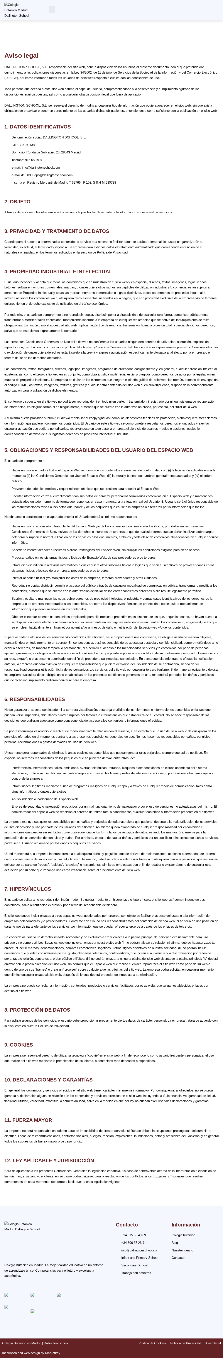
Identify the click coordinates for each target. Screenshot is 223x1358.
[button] (52, 9)
